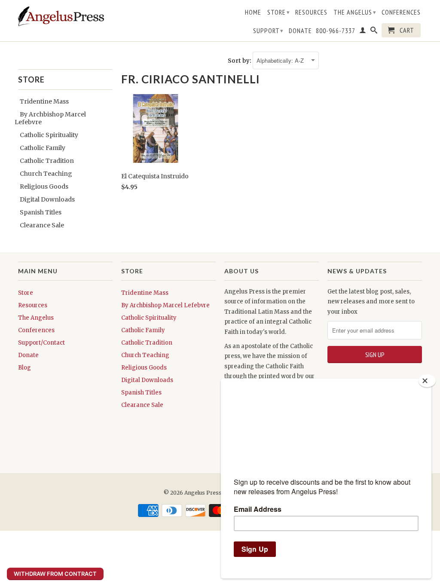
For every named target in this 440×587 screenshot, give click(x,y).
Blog (24, 367)
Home (253, 12)
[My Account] (363, 32)
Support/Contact (41, 342)
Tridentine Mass (44, 101)
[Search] (374, 32)
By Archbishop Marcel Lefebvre (165, 305)
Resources (311, 12)
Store (278, 12)
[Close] (427, 380)
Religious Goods (44, 186)
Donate (300, 31)
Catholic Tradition (47, 161)
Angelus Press (203, 492)
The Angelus (354, 12)
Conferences (401, 12)
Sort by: (240, 60)
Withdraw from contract (55, 573)
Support (268, 30)
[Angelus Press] (61, 16)
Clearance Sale (42, 225)
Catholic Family (42, 148)
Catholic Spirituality (49, 135)
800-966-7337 (335, 31)
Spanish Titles (40, 212)
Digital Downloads (47, 199)
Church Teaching (46, 173)
